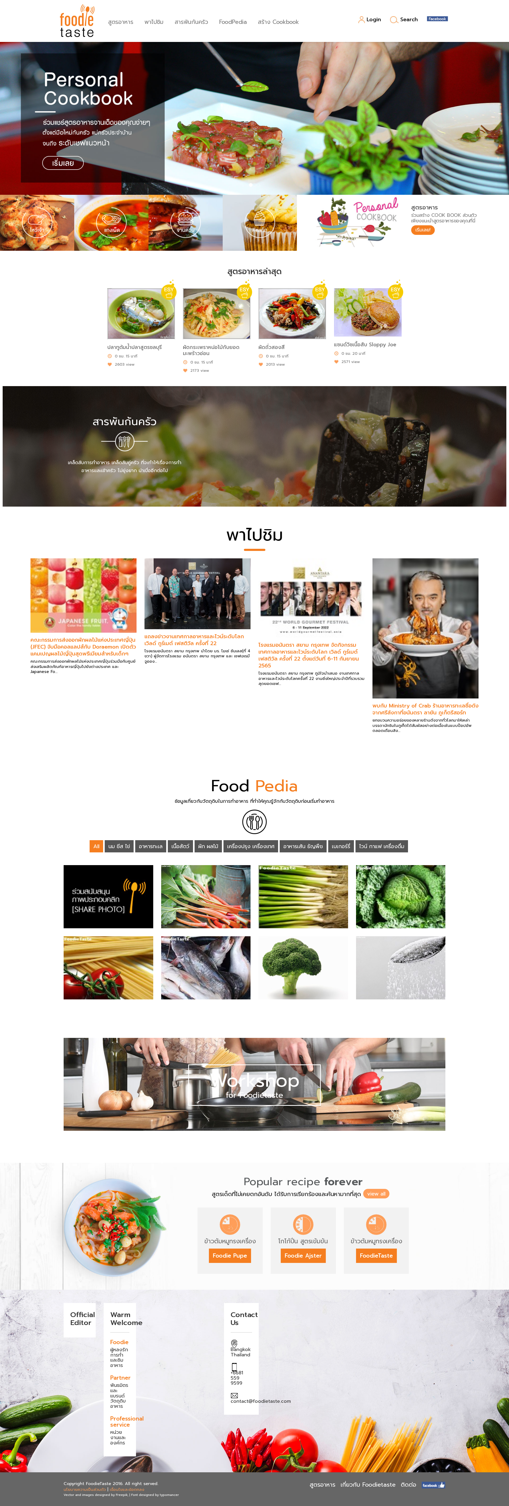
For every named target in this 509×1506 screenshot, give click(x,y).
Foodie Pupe (230, 1256)
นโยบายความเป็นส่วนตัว (85, 1489)
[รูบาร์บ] (206, 896)
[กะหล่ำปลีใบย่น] (401, 896)
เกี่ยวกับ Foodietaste (368, 1484)
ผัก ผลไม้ (208, 846)
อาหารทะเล (151, 846)
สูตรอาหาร (120, 21)
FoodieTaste (376, 1256)
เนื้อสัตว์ (180, 846)
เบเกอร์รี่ (341, 846)
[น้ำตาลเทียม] (401, 967)
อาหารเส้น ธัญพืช (303, 846)
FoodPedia (233, 21)
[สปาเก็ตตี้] (108, 967)
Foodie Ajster (303, 1256)
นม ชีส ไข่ (119, 846)
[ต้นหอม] (303, 896)
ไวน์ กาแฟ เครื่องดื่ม (381, 846)
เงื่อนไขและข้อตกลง (127, 1489)
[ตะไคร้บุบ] (108, 896)
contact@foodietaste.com (261, 1401)
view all (376, 1194)
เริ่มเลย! (423, 230)
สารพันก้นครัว (191, 21)
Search (409, 19)
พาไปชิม (154, 21)
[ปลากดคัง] (206, 967)
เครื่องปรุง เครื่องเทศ (250, 846)
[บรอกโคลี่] (303, 967)
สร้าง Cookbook (278, 21)
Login (374, 19)
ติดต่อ (408, 1484)
